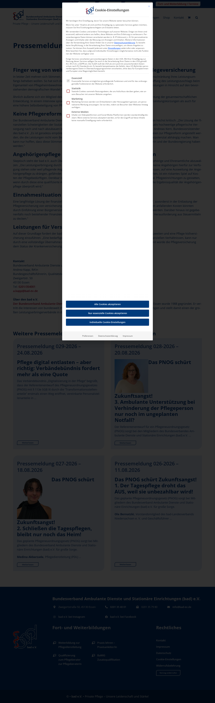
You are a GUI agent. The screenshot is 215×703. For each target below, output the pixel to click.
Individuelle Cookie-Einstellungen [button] (107, 322)
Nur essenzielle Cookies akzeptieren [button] (107, 313)
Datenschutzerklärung (124, 42)
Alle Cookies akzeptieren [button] (107, 304)
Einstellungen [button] (114, 48)
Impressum (128, 336)
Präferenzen (87, 336)
